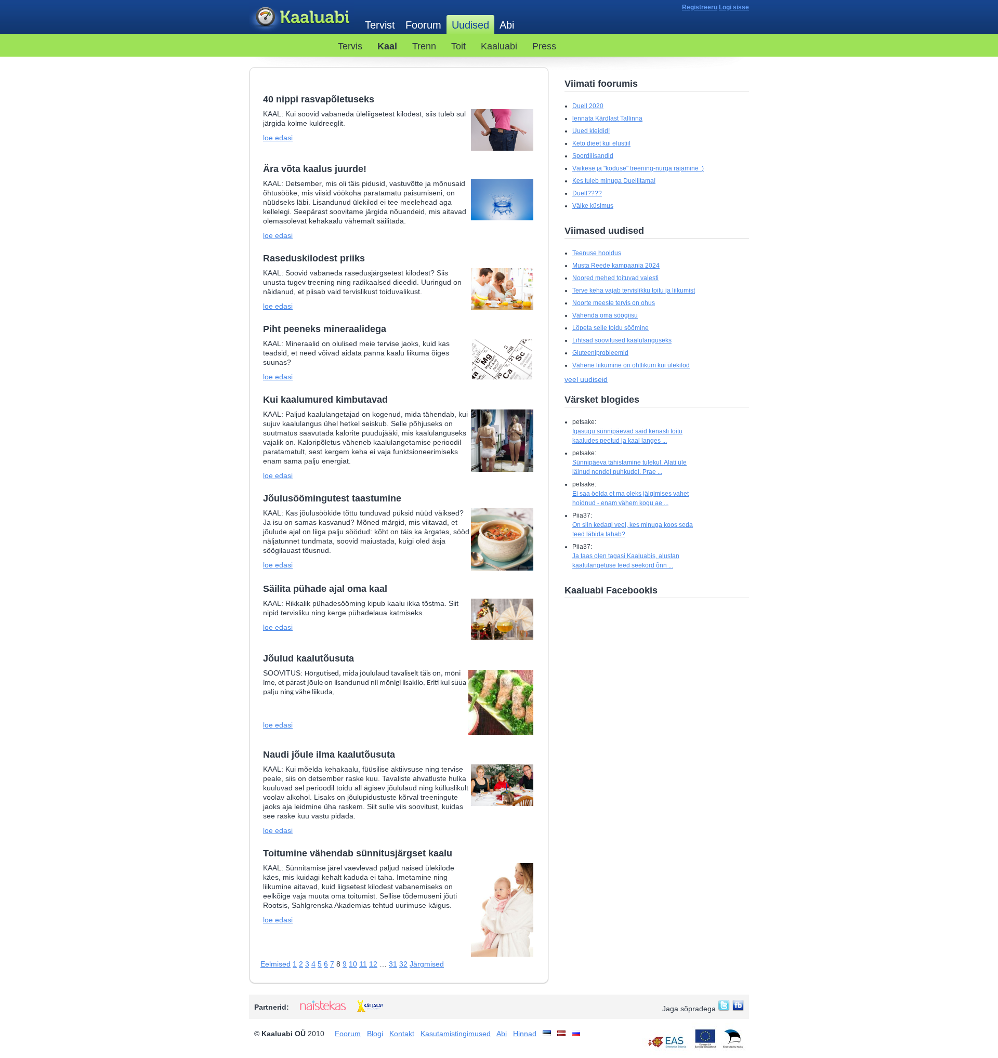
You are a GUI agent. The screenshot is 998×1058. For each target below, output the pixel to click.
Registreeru (699, 7)
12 (373, 964)
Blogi (375, 1033)
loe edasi (278, 138)
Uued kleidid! (591, 131)
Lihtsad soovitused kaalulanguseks (622, 340)
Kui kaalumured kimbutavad (325, 399)
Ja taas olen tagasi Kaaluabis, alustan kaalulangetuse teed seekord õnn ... (625, 560)
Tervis (350, 46)
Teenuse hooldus (596, 253)
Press (544, 46)
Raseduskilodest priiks (314, 258)
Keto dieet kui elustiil (601, 143)
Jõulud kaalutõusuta (308, 658)
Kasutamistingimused (456, 1033)
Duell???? (587, 193)
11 (363, 964)
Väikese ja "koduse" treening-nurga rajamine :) (638, 168)
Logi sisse (734, 7)
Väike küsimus (592, 205)
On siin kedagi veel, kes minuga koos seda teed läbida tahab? (632, 529)
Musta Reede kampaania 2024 (616, 265)
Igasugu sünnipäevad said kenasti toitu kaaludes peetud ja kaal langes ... (627, 436)
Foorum (423, 25)
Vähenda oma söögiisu (605, 315)
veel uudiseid (586, 379)
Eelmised (275, 964)
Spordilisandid (592, 156)
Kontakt (401, 1033)
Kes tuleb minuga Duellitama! (613, 180)
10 (353, 964)
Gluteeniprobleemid (600, 352)
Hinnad (524, 1033)
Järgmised (427, 964)
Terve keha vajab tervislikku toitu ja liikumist (633, 290)
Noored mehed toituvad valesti (615, 278)
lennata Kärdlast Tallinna (607, 118)
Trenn (424, 46)
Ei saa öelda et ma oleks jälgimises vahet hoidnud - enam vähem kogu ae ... (630, 498)
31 (393, 964)
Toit (458, 46)
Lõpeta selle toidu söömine (610, 328)
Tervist (380, 25)
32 (403, 964)
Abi (507, 25)
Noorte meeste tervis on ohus (613, 303)
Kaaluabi (301, 17)
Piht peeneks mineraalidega (324, 329)
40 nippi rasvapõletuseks (318, 99)
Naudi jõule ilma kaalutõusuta (329, 754)
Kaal (387, 46)
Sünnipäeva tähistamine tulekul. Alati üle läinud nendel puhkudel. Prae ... (629, 467)
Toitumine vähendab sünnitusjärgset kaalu (357, 853)
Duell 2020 (587, 106)
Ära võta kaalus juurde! (314, 169)
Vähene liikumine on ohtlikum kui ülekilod (631, 365)
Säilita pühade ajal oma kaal (325, 589)
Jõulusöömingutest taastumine (332, 498)
